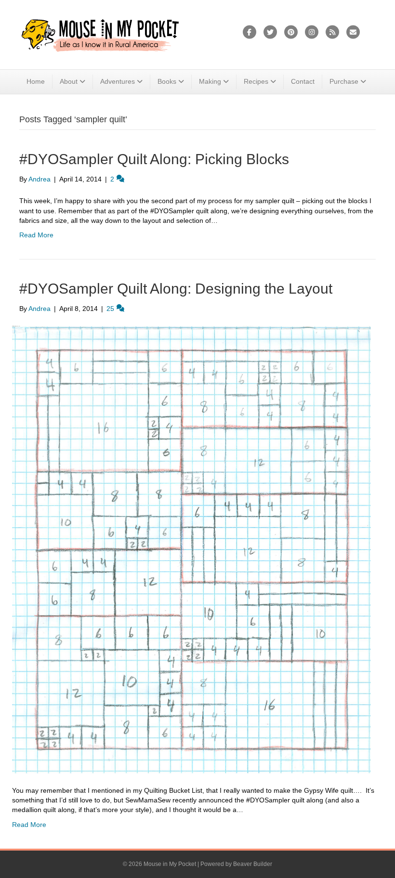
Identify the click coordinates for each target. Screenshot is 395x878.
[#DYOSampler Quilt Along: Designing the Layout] (191, 549)
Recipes (256, 81)
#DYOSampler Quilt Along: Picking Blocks (154, 159)
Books (167, 81)
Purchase (343, 81)
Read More (36, 235)
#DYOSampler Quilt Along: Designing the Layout (175, 289)
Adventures (117, 81)
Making (210, 81)
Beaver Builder (252, 864)
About (69, 81)
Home (35, 81)
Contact (303, 81)
